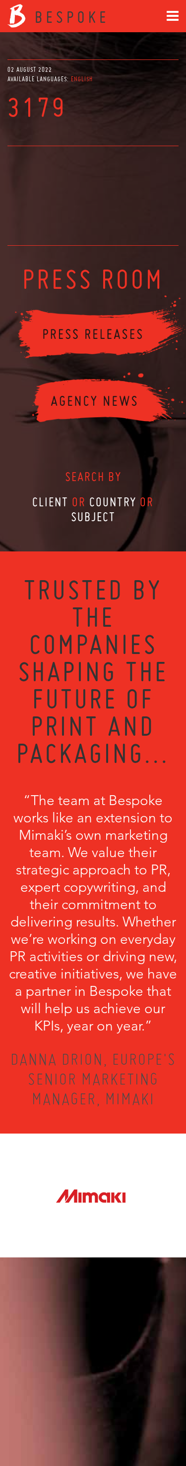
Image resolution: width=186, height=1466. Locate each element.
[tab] (82, 79)
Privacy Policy (66, 1422)
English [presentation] (82, 79)
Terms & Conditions (111, 1422)
